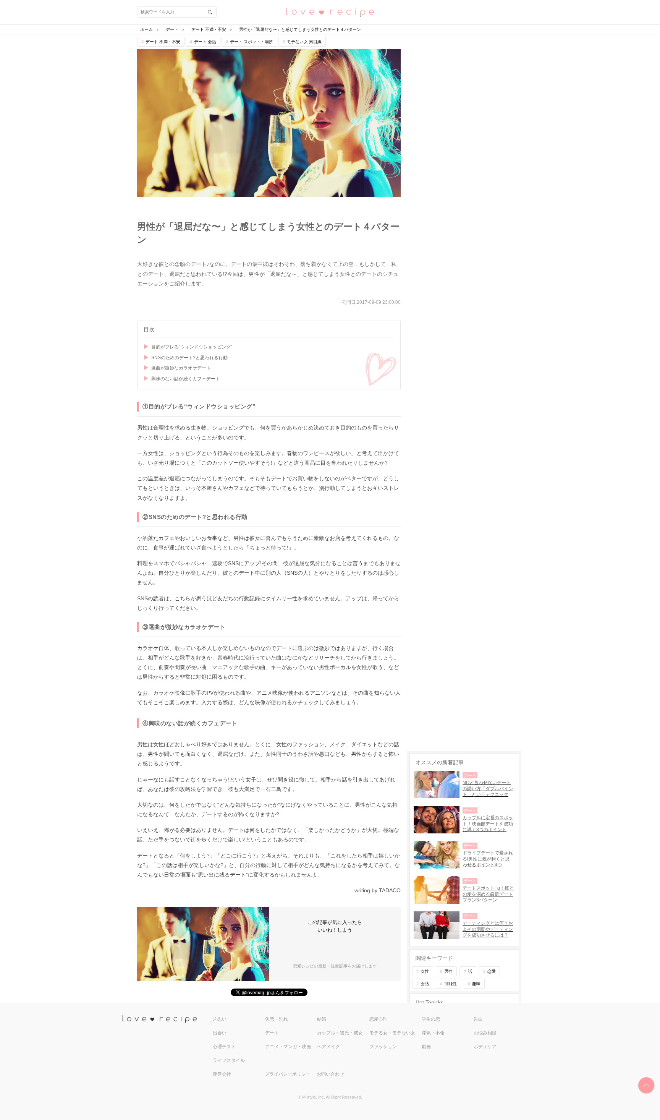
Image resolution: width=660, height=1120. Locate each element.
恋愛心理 (378, 1019)
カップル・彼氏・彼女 (340, 1033)
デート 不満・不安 (163, 41)
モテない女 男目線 (304, 41)
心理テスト (224, 1046)
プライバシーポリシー (288, 1074)
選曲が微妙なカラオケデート (181, 368)
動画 (426, 1046)
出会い (219, 1033)
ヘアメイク (328, 1046)
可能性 (450, 983)
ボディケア (485, 1046)
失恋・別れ (276, 1019)
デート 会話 (205, 41)
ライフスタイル (229, 1060)
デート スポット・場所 (251, 41)
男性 (448, 971)
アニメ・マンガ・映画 (288, 1046)
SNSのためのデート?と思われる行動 (189, 357)
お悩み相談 (485, 1033)
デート (272, 1033)
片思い (219, 1019)
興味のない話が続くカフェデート (185, 378)
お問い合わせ (330, 1074)
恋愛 (491, 971)
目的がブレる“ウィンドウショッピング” (191, 347)
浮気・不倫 (433, 1033)
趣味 (476, 983)
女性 (425, 971)
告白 (478, 1019)
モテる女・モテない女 (392, 1033)
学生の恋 (431, 1019)
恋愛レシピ (330, 12)
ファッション (383, 1046)
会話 (425, 983)
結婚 (321, 1019)
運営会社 (222, 1074)
